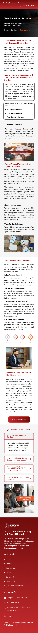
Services (14, 30)
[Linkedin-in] (5, 616)
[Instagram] (10, 616)
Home (6, 30)
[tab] (19, 436)
